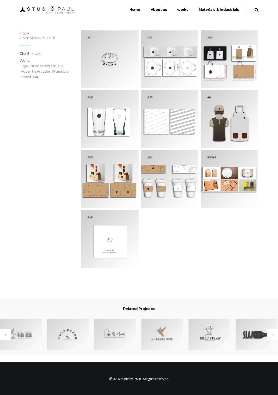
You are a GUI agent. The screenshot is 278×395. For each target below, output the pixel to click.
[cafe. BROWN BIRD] (159, 334)
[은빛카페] (112, 334)
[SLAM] (253, 334)
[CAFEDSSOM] (65, 334)
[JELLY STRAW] (206, 334)
